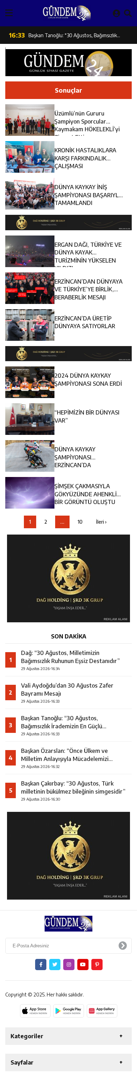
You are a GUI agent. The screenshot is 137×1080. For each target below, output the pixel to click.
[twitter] (54, 964)
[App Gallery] (102, 1011)
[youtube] (83, 964)
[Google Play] (68, 1011)
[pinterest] (97, 964)
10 (80, 522)
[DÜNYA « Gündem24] (66, 13)
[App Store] (35, 1011)
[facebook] (40, 964)
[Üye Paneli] (116, 13)
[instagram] (68, 964)
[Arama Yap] (128, 13)
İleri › (101, 522)
